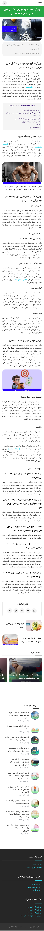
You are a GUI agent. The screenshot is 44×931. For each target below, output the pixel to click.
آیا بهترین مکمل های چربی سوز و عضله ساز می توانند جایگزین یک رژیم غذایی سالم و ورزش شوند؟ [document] (22, 503)
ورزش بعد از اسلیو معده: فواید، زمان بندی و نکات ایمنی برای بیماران (19, 762)
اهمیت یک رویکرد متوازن (31, 121)
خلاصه (37, 124)
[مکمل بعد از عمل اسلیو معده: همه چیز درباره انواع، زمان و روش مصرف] (35, 814)
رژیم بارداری (37, 890)
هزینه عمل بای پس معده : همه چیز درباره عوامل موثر (18, 749)
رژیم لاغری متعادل (14, 449)
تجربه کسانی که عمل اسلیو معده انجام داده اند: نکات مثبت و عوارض (18, 775)
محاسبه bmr (37, 864)
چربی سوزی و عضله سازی (31, 110)
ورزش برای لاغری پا (35, 910)
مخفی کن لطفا (13, 106)
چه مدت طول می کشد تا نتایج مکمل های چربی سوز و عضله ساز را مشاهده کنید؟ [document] (24, 528)
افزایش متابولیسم (21, 279)
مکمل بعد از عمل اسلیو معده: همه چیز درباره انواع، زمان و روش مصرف (17, 814)
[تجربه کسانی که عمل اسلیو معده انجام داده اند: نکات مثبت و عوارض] (35, 776)
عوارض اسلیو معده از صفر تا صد (18, 727)
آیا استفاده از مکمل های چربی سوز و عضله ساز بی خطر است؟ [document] (23, 475)
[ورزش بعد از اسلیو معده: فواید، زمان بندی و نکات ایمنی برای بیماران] (35, 762)
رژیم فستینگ (37, 884)
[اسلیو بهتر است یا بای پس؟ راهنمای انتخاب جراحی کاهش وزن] (35, 789)
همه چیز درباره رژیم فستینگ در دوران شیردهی (17, 802)
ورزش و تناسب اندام (13, 45)
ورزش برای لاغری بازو (34, 907)
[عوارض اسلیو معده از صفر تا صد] (35, 729)
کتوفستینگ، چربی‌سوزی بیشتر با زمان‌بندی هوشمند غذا (17, 738)
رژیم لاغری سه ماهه (35, 887)
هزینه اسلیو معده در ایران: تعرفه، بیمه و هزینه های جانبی (18, 715)
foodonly (29, 87)
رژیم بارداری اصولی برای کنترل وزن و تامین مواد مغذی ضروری (17, 828)
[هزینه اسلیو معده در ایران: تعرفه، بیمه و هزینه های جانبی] (35, 715)
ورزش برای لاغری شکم (34, 912)
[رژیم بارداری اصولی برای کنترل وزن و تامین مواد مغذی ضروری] (35, 828)
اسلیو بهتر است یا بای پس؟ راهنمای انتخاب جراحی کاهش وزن (18, 789)
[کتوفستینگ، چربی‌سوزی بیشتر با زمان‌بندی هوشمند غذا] (35, 740)
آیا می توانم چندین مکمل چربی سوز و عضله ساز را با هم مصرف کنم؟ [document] (22, 574)
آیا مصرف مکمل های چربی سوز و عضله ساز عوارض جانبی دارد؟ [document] (24, 545)
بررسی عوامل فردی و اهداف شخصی (27, 119)
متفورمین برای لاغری (34, 867)
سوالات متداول (34, 127)
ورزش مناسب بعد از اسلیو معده (31, 915)
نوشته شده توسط (25, 53)
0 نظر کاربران (33, 49)
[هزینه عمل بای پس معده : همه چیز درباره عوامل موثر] (35, 751)
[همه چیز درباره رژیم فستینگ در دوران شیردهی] (35, 803)
